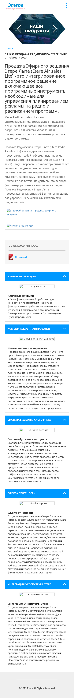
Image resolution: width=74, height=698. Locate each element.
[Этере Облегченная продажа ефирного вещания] (37, 212)
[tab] (37, 276)
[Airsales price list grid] (20, 225)
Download (21, 257)
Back (9, 48)
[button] (37, 276)
